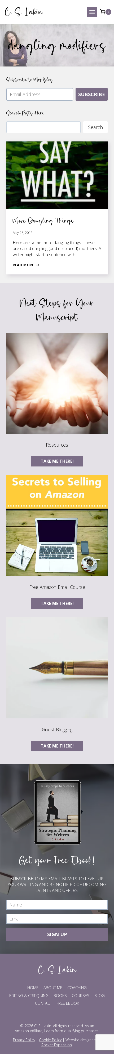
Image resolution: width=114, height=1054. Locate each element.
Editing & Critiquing (29, 995)
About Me (52, 987)
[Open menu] (92, 12)
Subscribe (91, 94)
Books (60, 995)
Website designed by (71, 1042)
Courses (80, 995)
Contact (43, 1003)
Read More (26, 265)
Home (32, 987)
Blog (99, 995)
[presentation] (57, 175)
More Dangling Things (43, 220)
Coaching (77, 987)
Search (95, 127)
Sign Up (57, 934)
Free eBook (67, 1003)
